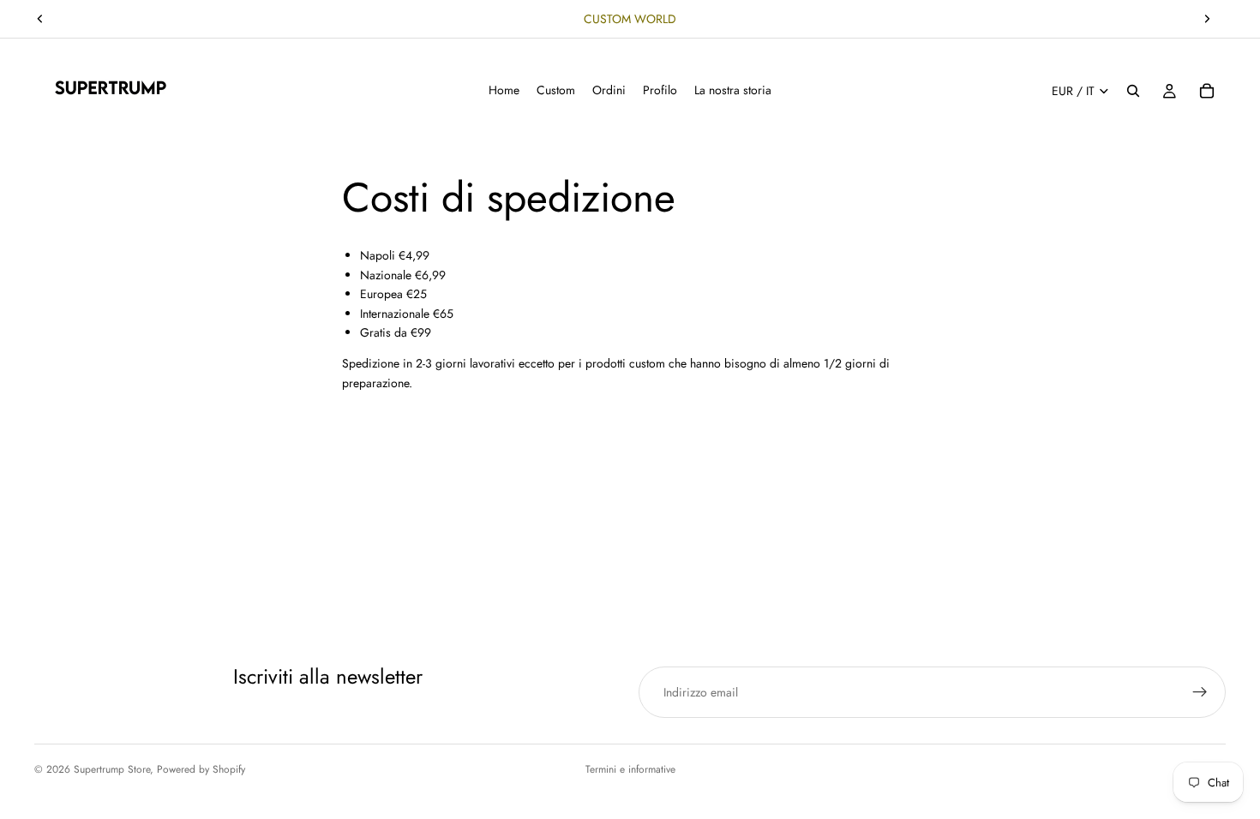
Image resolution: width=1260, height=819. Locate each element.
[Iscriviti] (1200, 692)
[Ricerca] (1133, 91)
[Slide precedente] (40, 19)
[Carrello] (1207, 91)
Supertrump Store (112, 769)
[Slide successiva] (1207, 19)
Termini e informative (630, 769)
